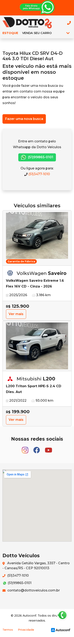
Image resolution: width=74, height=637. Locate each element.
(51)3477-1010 (39, 174)
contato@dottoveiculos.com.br (33, 590)
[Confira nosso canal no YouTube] (48, 448)
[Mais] (68, 33)
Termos (7, 629)
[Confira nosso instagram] (25, 448)
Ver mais (16, 314)
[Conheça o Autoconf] (61, 630)
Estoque (10, 33)
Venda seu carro (37, 33)
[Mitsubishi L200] (37, 346)
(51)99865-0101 (40, 157)
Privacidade (26, 629)
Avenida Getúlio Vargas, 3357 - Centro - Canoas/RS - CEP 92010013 (36, 565)
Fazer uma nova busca (24, 119)
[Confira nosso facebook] (37, 448)
